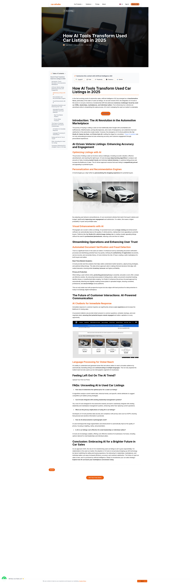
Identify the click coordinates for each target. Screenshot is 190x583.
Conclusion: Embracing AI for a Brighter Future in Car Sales (59, 146)
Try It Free (106, 113)
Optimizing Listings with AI (59, 93)
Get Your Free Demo (95, 477)
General (52, 469)
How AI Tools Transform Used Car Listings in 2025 (57, 77)
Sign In (127, 4)
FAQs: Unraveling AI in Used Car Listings (58, 142)
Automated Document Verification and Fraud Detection (58, 111)
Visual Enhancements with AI (59, 101)
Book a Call (135, 4)
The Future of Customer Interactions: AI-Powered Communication (58, 125)
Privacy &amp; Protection (57, 119)
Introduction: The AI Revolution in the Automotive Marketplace (59, 83)
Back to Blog (69, 11)
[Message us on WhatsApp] (4, 578)
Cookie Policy (82, 581)
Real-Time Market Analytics (58, 115)
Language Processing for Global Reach (59, 133)
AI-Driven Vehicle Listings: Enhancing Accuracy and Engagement (58, 88)
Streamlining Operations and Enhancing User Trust (58, 106)
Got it (142, 581)
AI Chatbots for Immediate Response (59, 129)
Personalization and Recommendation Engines (59, 97)
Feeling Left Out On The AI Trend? (58, 138)
